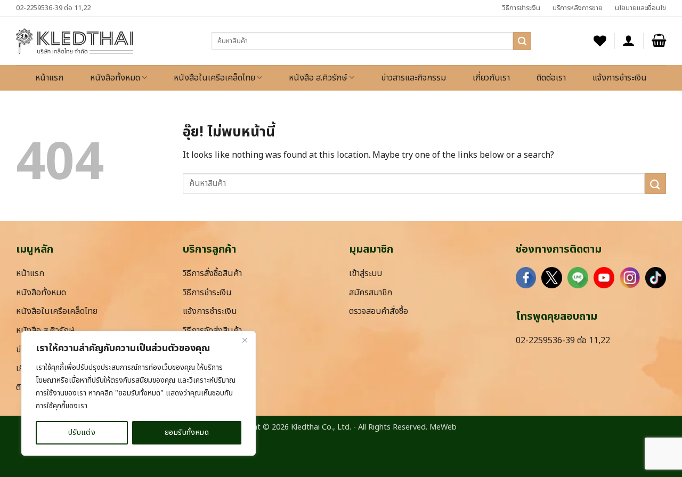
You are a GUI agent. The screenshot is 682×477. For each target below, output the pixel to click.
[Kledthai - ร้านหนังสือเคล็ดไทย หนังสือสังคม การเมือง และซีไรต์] (74, 41)
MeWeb (443, 427)
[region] (138, 393)
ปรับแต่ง (82, 432)
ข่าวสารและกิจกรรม (413, 77)
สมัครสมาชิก (370, 292)
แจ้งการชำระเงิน (619, 77)
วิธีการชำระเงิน (521, 8)
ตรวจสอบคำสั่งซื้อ (378, 311)
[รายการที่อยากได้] (600, 41)
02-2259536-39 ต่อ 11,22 (53, 8)
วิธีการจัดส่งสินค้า (212, 330)
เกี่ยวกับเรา (491, 77)
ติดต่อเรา (551, 77)
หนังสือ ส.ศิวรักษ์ (318, 77)
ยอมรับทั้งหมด (187, 432)
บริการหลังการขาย (578, 8)
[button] (628, 41)
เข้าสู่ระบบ (365, 273)
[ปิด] (244, 340)
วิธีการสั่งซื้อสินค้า (212, 273)
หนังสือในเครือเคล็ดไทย (214, 77)
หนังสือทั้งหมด (115, 77)
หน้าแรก (49, 77)
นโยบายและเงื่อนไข (640, 8)
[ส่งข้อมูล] (522, 41)
